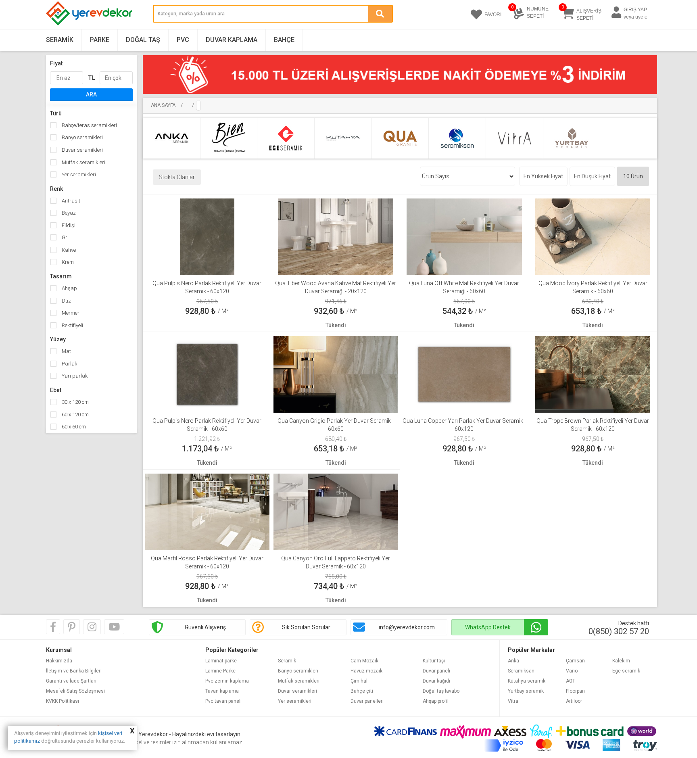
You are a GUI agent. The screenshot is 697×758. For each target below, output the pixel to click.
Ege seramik (626, 671)
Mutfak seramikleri (83, 162)
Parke (99, 40)
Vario (572, 671)
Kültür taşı (434, 661)
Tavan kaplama (222, 691)
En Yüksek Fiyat (543, 176)
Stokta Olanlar (177, 177)
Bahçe (284, 40)
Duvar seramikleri (82, 150)
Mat (66, 351)
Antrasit (70, 201)
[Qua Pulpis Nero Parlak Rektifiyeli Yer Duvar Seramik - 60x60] (207, 374)
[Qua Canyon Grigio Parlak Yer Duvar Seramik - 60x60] (335, 374)
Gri (65, 237)
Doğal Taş (143, 40)
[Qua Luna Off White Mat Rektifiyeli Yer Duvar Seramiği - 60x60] (464, 236)
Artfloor (574, 701)
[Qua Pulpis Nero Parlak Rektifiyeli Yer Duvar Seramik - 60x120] (207, 236)
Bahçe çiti (362, 691)
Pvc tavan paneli (223, 701)
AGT (570, 681)
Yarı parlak (74, 376)
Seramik (59, 40)
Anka (513, 661)
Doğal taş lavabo (441, 691)
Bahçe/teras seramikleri (89, 125)
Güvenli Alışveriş (205, 627)
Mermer (70, 313)
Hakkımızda (59, 661)
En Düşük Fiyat (592, 176)
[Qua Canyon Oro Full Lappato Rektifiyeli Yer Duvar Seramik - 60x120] (335, 511)
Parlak (69, 364)
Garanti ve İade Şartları (71, 681)
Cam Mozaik (364, 661)
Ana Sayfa (163, 105)
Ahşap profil (436, 701)
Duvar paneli (436, 671)
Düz (66, 301)
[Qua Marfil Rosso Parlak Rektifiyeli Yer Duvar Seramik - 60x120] (207, 511)
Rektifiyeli (72, 325)
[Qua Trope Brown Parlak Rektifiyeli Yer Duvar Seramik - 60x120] (592, 374)
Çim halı (360, 681)
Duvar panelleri (367, 701)
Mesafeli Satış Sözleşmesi (75, 691)
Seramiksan (521, 671)
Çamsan (575, 661)
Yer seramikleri (78, 174)
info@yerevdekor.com (407, 627)
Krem (67, 262)
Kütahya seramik (526, 681)
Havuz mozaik (366, 671)
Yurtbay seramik (526, 691)
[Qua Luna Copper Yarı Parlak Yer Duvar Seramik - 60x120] (464, 374)
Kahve (68, 250)
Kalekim (621, 661)
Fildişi (68, 225)
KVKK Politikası (62, 701)
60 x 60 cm (73, 427)
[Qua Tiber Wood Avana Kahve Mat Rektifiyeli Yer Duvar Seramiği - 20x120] (335, 236)
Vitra (513, 701)
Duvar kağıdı (436, 681)
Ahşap (69, 288)
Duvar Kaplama (231, 40)
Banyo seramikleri (82, 137)
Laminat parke (221, 661)
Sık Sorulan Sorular (306, 627)
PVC (183, 40)
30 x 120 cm (75, 402)
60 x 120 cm (75, 414)
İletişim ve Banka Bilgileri (74, 671)
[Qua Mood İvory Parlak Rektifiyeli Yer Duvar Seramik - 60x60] (592, 236)
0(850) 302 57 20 (618, 631)
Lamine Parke (220, 671)
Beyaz (68, 213)
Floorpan (575, 691)
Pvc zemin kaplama (227, 681)
